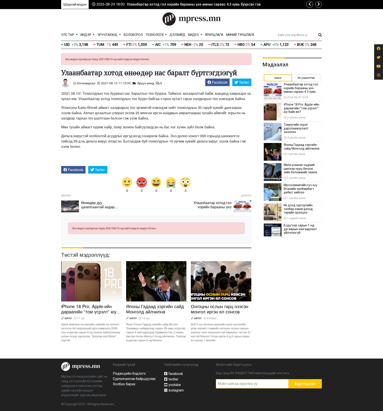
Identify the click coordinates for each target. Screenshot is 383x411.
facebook (175, 374)
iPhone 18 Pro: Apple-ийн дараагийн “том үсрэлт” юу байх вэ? (88, 311)
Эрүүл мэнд (145, 83)
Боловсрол (133, 35)
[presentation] (309, 4)
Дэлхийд (177, 35)
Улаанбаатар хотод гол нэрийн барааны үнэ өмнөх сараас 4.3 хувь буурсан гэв (194, 4)
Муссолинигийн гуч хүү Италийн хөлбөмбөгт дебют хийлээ (300, 188)
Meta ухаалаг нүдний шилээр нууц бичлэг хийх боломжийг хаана (300, 168)
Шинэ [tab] (277, 77)
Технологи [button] (155, 35)
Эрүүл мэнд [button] (107, 35)
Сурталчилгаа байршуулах (134, 379)
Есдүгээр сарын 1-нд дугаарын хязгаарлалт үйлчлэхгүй (300, 229)
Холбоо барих (124, 384)
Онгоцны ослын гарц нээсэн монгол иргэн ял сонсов (219, 309)
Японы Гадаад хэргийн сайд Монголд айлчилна (155, 309)
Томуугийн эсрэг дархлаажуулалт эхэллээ (296, 128)
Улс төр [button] (68, 35)
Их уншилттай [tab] (306, 77)
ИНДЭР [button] (86, 35)
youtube (174, 385)
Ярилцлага (214, 35)
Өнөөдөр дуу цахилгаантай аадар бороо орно (98, 207)
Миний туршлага (240, 35)
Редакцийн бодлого (129, 373)
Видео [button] (193, 35)
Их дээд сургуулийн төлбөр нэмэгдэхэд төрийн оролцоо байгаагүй (298, 210)
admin (68, 318)
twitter (173, 379)
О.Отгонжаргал (84, 83)
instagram (176, 390)
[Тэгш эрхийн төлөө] (80, 366)
